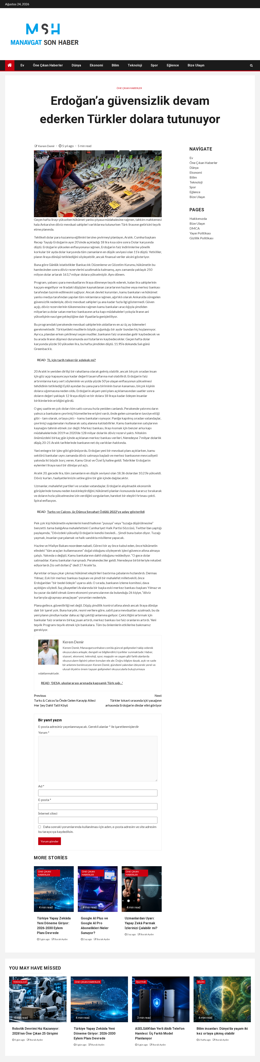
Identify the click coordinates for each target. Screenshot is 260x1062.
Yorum (43, 732)
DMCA (195, 228)
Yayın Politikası (200, 233)
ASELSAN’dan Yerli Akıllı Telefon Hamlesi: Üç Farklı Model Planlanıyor (159, 1033)
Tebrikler (128, 460)
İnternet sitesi (47, 813)
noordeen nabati (80, 545)
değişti (61, 555)
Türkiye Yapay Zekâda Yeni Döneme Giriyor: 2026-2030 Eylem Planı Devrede (94, 1033)
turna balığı (55, 528)
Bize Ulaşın (196, 65)
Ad (41, 786)
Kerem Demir (46, 146)
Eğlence (173, 65)
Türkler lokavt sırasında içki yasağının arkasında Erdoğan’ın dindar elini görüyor (133, 700)
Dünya (76, 65)
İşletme (141, 981)
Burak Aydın (61, 939)
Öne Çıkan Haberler (48, 65)
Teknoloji (135, 65)
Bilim (115, 65)
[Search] (251, 65)
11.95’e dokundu (125, 344)
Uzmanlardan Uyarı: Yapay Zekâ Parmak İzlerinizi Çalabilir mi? (141, 923)
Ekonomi (96, 65)
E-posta (44, 800)
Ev (22, 65)
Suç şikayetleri (68, 588)
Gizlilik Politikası (201, 238)
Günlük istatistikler (62, 265)
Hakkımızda (198, 218)
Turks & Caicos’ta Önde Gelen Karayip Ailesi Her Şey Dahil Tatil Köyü (64, 700)
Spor (154, 65)
